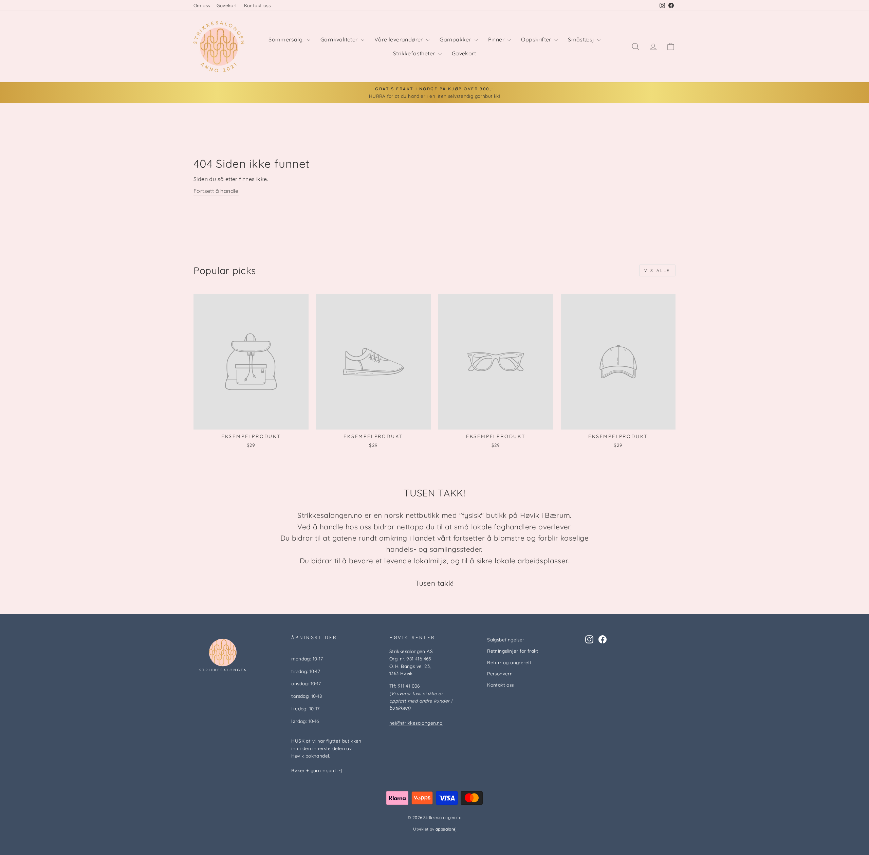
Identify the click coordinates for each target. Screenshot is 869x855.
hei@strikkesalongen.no (416, 723)
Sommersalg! (287, 39)
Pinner (497, 39)
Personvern (500, 673)
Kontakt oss (257, 5)
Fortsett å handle (216, 190)
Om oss (201, 5)
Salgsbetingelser (505, 639)
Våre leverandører (399, 39)
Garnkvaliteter (339, 39)
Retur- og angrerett (509, 662)
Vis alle (657, 270)
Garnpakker (456, 39)
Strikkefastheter (415, 53)
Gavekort (227, 5)
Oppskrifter (537, 39)
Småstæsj (581, 39)
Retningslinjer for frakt (512, 651)
